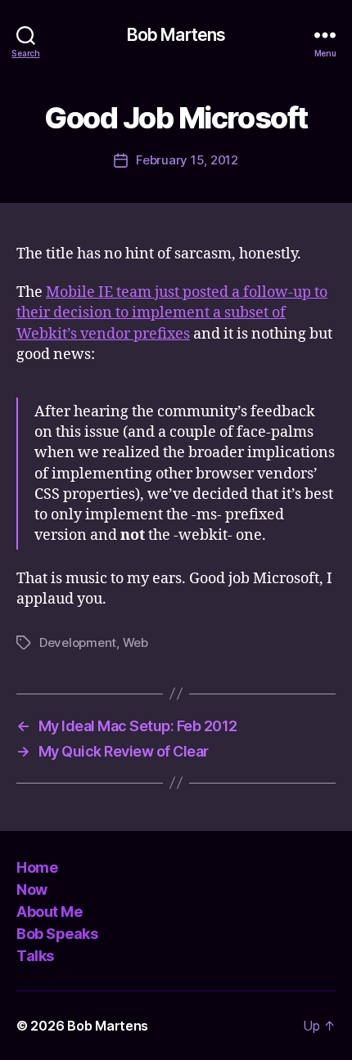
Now (31, 889)
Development (77, 642)
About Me (49, 911)
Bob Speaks (56, 933)
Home (36, 867)
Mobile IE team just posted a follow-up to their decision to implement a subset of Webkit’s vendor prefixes (171, 313)
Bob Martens (176, 34)
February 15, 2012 (187, 160)
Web (135, 642)
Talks (35, 955)
